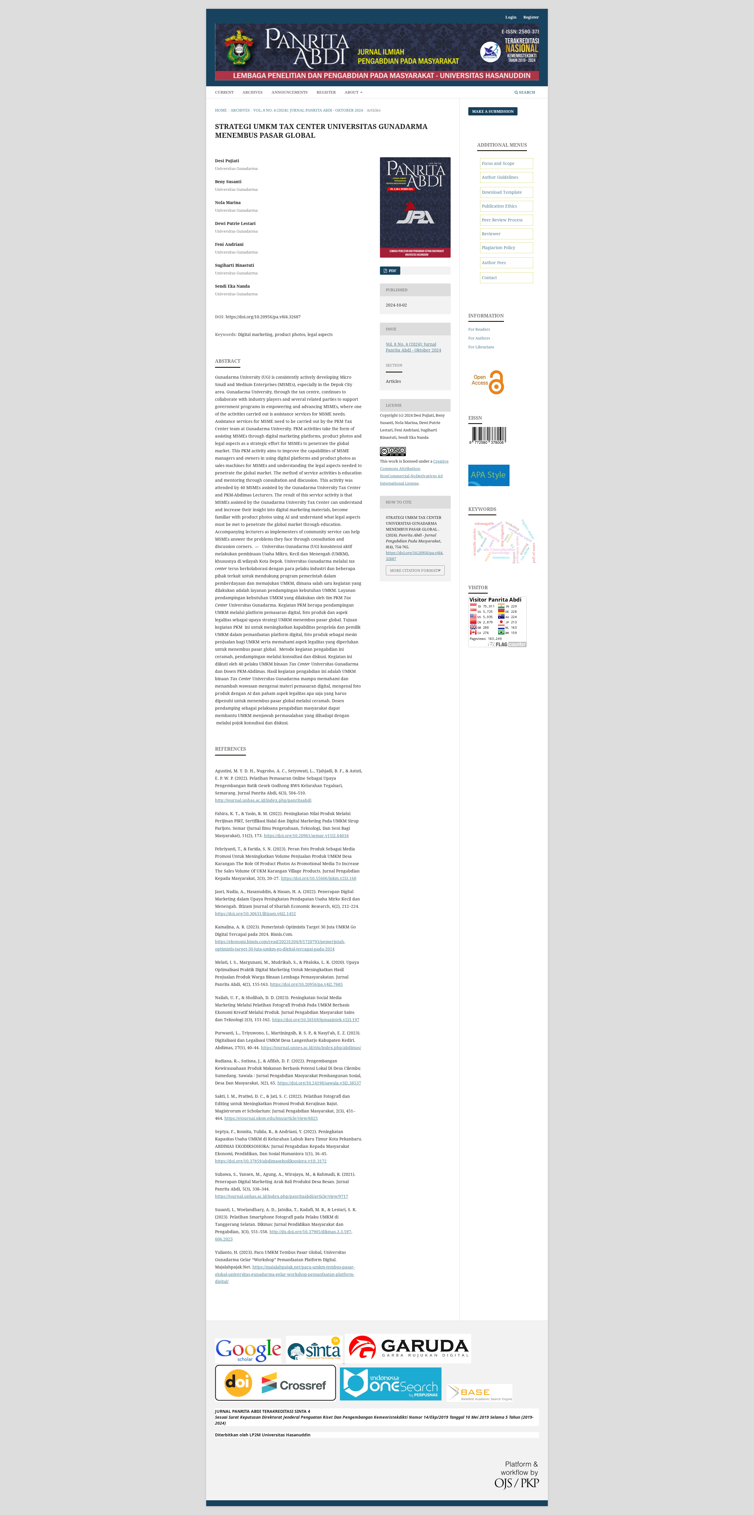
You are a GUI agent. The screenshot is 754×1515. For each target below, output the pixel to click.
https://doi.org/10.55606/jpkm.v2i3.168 (318, 878)
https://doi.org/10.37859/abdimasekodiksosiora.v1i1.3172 (271, 1161)
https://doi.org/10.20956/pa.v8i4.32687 (263, 316)
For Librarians (481, 347)
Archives (252, 92)
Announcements (290, 92)
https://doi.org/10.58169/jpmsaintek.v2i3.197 (315, 1019)
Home (221, 110)
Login (511, 17)
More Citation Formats (414, 570)
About (352, 92)
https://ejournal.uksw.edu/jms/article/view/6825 (271, 1118)
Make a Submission (493, 111)
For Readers (479, 329)
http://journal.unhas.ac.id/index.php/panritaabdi (263, 800)
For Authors (479, 338)
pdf (392, 270)
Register (326, 92)
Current (224, 92)
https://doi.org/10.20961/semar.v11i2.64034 (306, 835)
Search (526, 92)
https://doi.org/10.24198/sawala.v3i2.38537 (319, 1083)
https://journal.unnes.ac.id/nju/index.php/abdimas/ (311, 1047)
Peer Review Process (502, 220)
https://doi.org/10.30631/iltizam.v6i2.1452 (255, 913)
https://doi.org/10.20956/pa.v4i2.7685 (306, 984)
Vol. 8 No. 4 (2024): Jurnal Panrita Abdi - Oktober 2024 (308, 110)
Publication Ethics (499, 206)
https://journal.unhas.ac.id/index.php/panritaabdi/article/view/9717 (281, 1196)
